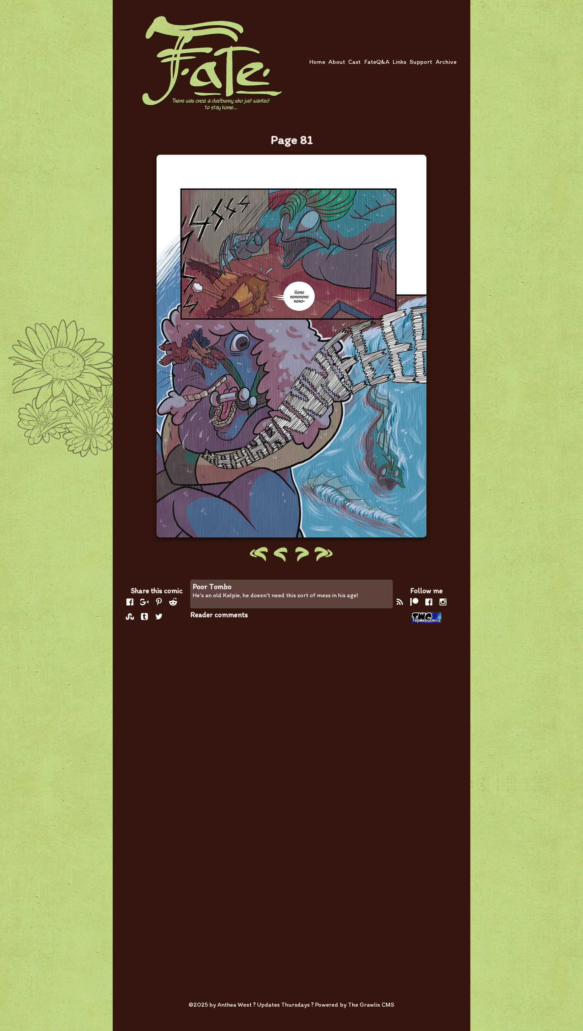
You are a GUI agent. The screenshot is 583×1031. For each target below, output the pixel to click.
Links (399, 62)
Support (421, 62)
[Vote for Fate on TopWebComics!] (426, 618)
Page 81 (292, 139)
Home (317, 62)
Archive (446, 62)
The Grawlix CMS (371, 1004)
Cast (354, 62)
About (336, 62)
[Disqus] (291, 711)
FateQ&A (376, 62)
